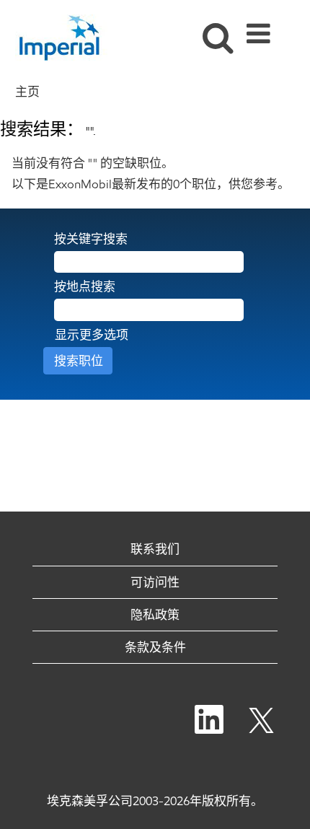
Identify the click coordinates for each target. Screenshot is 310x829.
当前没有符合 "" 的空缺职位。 (93, 163)
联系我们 (155, 549)
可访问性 (155, 582)
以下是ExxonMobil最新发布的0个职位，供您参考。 (151, 184)
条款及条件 (155, 647)
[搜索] (214, 28)
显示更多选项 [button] (91, 335)
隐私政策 (155, 615)
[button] (261, 28)
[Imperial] (66, 37)
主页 (27, 91)
